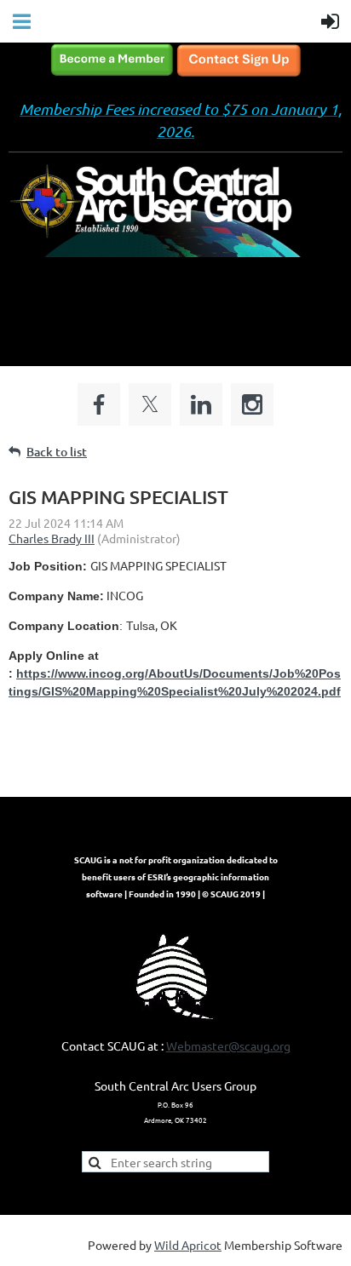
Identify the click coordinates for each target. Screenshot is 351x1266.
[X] (150, 404)
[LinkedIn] (201, 404)
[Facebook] (99, 404)
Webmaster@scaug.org (228, 1045)
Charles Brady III (52, 538)
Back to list (56, 452)
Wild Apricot (188, 1244)
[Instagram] (252, 404)
